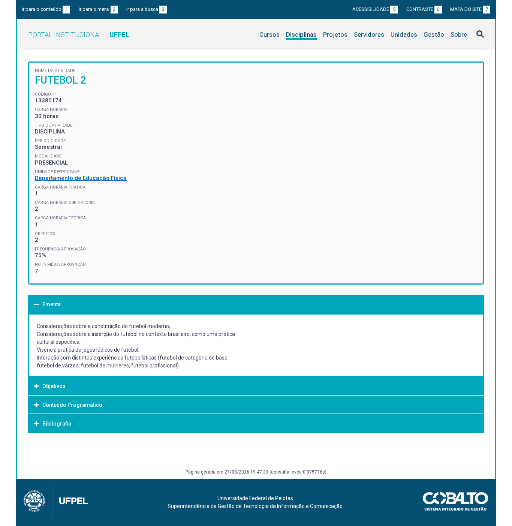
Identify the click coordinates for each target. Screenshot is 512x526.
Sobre (459, 34)
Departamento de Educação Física (81, 178)
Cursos (269, 34)
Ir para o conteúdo (45, 9)
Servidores (369, 34)
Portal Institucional (78, 35)
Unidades (404, 34)
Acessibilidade (373, 9)
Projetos (335, 34)
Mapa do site (469, 9)
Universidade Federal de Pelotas (255, 498)
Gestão (434, 34)
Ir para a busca (145, 9)
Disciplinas (301, 34)
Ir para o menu (97, 9)
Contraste (423, 9)
